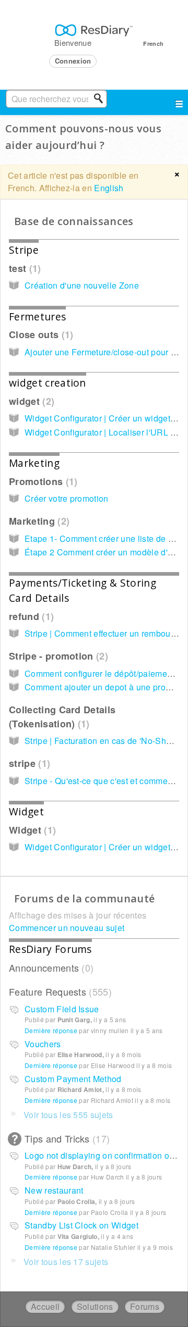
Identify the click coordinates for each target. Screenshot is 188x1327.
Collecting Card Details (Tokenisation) (62, 716)
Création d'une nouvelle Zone (82, 285)
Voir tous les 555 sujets (68, 1115)
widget (30, 401)
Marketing (34, 463)
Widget (26, 811)
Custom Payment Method (73, 1079)
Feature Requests (59, 991)
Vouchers (43, 1044)
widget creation (47, 383)
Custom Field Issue (62, 1009)
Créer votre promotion (67, 498)
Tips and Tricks (66, 1138)
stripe (28, 763)
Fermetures (37, 316)
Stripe (24, 250)
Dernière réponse (51, 1030)
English (108, 188)
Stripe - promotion (57, 656)
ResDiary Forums (50, 949)
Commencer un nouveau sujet (66, 928)
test (23, 268)
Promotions (41, 481)
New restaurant (54, 1190)
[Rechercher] (101, 98)
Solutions (95, 1306)
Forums (144, 1306)
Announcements (49, 967)
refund (30, 616)
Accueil (45, 1306)
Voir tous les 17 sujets (66, 1262)
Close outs (39, 334)
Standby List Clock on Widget (81, 1225)
